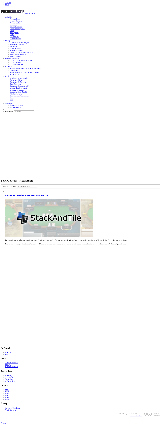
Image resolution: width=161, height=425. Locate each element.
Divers (12, 31)
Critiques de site (15, 70)
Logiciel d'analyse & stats (18, 88)
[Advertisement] (80, 130)
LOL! (7, 390)
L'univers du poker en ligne (19, 43)
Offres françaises (15, 62)
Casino (12, 35)
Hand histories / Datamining (19, 96)
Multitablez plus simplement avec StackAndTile (26, 195)
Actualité (8, 375)
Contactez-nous (10, 410)
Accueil (8, 3)
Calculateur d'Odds (16, 80)
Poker (7, 5)
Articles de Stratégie (17, 44)
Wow (7, 395)
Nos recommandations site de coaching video (25, 68)
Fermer (3, 423)
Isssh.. (7, 392)
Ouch (7, 399)
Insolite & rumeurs (16, 27)
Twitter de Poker (15, 39)
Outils (7, 76)
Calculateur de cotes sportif (19, 86)
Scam (11, 98)
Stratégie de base (15, 48)
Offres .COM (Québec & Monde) (21, 60)
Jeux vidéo (9, 377)
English (19, 107)
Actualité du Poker (11, 363)
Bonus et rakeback (11, 367)
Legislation (13, 25)
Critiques (8, 66)
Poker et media (15, 23)
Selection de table (16, 94)
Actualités (8, 17)
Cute (7, 397)
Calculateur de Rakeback (18, 82)
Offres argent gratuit (17, 64)
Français (20, 105)
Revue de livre (15, 74)
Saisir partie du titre (10, 186)
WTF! (7, 394)
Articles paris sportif (17, 50)
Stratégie (8, 41)
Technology (9, 379)
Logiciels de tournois (17, 90)
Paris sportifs (14, 33)
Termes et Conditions (12, 408)
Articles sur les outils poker (19, 78)
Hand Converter (15, 84)
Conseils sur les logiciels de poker (21, 52)
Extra (11, 100)
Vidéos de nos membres (18, 54)
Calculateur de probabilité (18, 92)
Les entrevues (14, 37)
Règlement (13, 46)
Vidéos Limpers (15, 56)
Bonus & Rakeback (12, 58)
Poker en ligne (15, 19)
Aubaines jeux (10, 381)
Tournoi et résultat (16, 21)
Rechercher (9, 111)
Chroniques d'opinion (17, 29)
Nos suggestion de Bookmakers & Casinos (24, 72)
